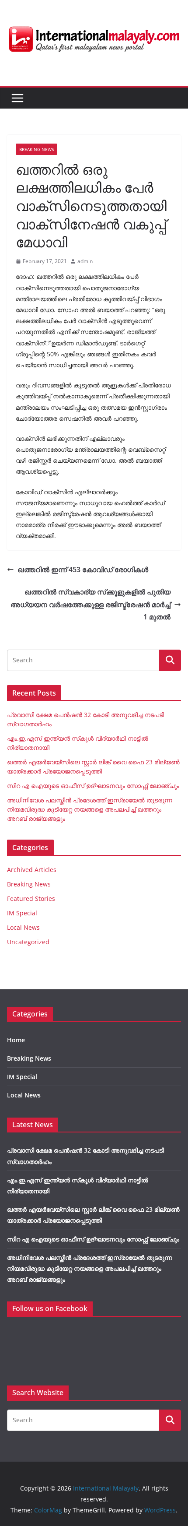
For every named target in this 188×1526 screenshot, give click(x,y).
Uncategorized (28, 942)
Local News (23, 927)
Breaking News (36, 149)
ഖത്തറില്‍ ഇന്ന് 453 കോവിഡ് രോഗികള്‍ (82, 569)
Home (16, 1040)
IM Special (22, 913)
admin (85, 261)
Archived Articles (31, 869)
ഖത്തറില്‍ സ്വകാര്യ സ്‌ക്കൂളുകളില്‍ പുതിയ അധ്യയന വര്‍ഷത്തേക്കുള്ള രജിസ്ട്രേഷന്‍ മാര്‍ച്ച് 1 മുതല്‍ (90, 604)
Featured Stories (31, 898)
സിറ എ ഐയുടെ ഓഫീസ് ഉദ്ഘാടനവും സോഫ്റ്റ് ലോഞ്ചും (93, 785)
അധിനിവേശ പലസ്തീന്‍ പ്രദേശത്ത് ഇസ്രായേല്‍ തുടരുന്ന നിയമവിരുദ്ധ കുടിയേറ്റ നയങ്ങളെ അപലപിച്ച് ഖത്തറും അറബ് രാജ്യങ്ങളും (89, 809)
